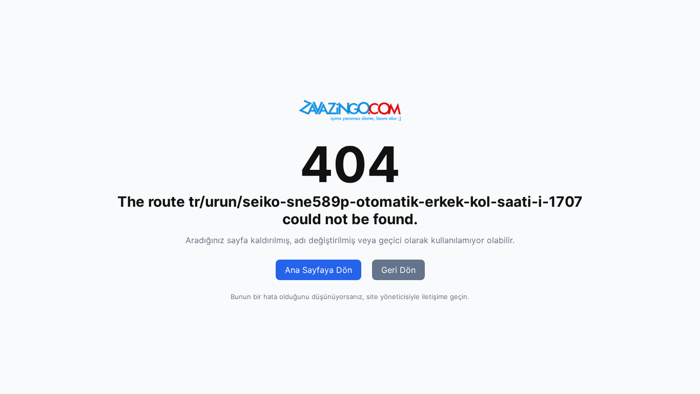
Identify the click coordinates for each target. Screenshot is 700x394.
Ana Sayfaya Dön (318, 270)
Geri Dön (398, 270)
